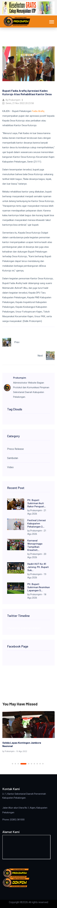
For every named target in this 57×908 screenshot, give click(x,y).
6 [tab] (31, 763)
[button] (51, 21)
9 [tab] (40, 763)
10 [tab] (43, 763)
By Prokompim (12, 100)
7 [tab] (34, 763)
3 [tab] (18, 763)
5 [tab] (28, 763)
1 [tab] (12, 763)
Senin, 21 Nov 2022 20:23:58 (19, 103)
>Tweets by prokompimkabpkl (24, 628)
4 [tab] (23, 763)
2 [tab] (15, 763)
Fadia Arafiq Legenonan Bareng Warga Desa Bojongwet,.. (24, 744)
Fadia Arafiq (38, 111)
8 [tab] (37, 763)
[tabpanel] (28, 732)
